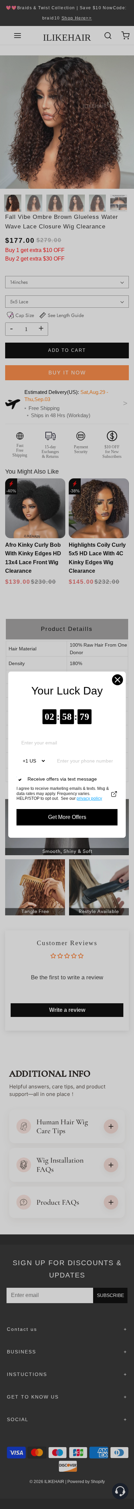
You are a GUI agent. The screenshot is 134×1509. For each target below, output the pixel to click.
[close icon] (117, 680)
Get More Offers (67, 817)
